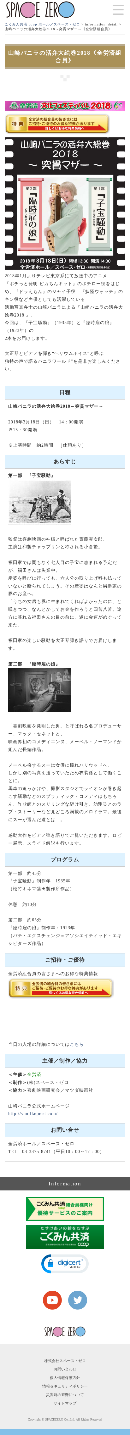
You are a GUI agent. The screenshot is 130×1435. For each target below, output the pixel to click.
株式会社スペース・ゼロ (65, 1361)
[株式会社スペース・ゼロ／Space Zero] (40, 9)
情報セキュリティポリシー (65, 1386)
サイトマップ (65, 1403)
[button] (65, 1264)
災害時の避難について (65, 1395)
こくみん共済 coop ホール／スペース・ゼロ (42, 24)
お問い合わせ (65, 1369)
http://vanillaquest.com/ (33, 1113)
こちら (77, 1044)
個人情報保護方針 (65, 1378)
